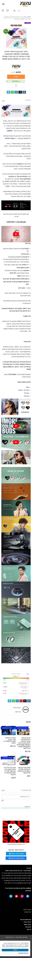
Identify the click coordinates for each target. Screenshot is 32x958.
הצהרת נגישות (27, 924)
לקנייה (16, 77)
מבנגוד (21, 347)
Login (3, 790)
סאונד (15, 25)
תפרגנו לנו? (28, 927)
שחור (27, 387)
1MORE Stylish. (9, 138)
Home (29, 16)
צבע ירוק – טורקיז (23, 390)
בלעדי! (24, 16)
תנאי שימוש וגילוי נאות (25, 919)
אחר (12, 25)
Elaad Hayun (17, 707)
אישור (15, 950)
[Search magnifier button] (14, 10)
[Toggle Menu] (3, 4)
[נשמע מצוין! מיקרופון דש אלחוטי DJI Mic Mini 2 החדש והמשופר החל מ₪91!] (23, 757)
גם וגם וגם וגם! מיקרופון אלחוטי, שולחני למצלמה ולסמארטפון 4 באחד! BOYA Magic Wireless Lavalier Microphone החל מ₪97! (23, 743)
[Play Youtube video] (16, 234)
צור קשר (29, 929)
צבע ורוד (26, 393)
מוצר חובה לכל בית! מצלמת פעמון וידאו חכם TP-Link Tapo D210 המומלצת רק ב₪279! (10, 771)
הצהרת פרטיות (27, 922)
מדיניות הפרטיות (23, 953)
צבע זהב (26, 396)
